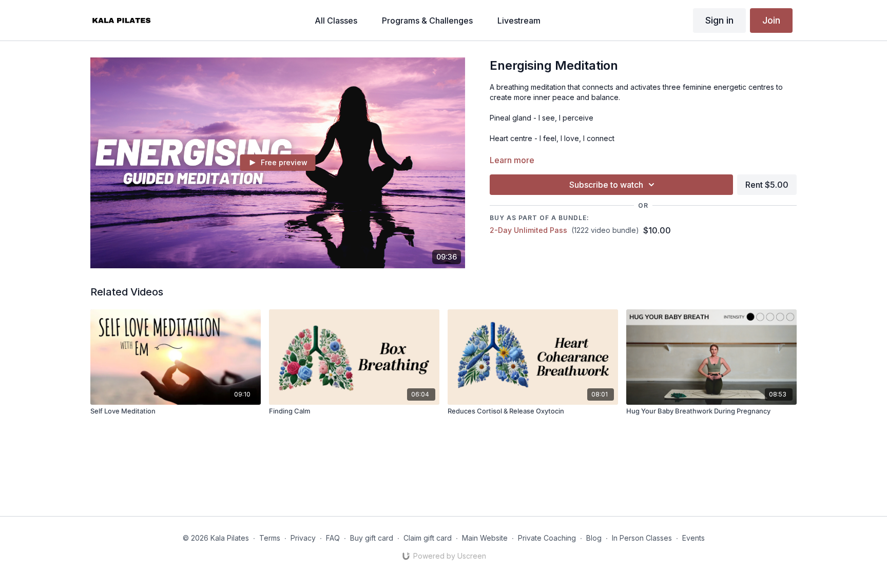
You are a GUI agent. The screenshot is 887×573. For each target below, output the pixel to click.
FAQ (333, 538)
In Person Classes (642, 538)
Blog (594, 538)
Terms (269, 538)
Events (693, 538)
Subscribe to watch (606, 185)
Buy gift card (371, 538)
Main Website (485, 538)
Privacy (303, 538)
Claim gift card (427, 538)
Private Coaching (547, 538)
